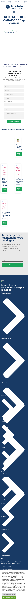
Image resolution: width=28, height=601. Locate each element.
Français (10, 2)
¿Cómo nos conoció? (9, 107)
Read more (18, 154)
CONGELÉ (10, 31)
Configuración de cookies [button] (9, 594)
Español (17, 2)
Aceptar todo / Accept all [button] (9, 597)
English (25, 2)
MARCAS (4, 31)
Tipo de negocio (8, 101)
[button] (14, 12)
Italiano (2, 2)
